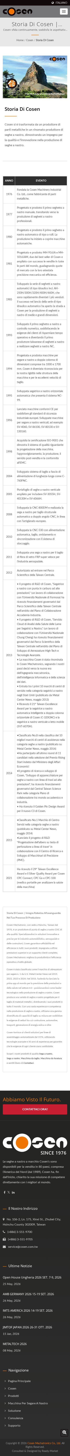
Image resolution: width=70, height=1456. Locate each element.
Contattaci (29, 1063)
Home (20, 40)
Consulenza (15, 1418)
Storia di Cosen (45, 40)
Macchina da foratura (51, 1058)
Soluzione (14, 1410)
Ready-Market (50, 1451)
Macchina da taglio (30, 1058)
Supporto (14, 1425)
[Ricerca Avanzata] (64, 1433)
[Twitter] (8, 1192)
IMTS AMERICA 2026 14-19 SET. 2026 (28, 1311)
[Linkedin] (13, 1192)
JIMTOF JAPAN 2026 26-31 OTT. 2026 (27, 1327)
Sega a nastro (45, 1054)
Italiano (61, 2)
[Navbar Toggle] (64, 11)
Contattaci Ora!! (35, 1109)
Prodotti (13, 1395)
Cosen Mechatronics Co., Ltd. (44, 1443)
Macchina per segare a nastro (28, 1403)
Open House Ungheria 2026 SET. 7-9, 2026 (32, 1277)
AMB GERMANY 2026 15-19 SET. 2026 (28, 1294)
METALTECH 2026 (15, 1344)
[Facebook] (4, 1192)
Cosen (29, 40)
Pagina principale (19, 1381)
